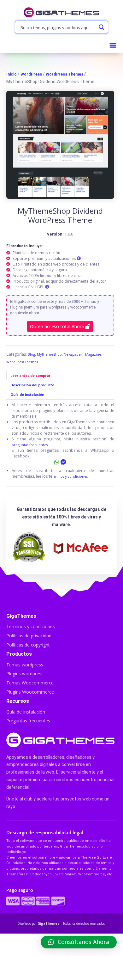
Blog (31, 354)
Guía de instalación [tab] (27, 394)
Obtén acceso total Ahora (57, 326)
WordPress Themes (64, 74)
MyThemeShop (49, 354)
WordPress (31, 74)
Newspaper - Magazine (82, 354)
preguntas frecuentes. (30, 444)
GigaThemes (48, 923)
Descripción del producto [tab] (32, 385)
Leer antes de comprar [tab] (30, 375)
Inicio (11, 74)
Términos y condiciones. (69, 476)
